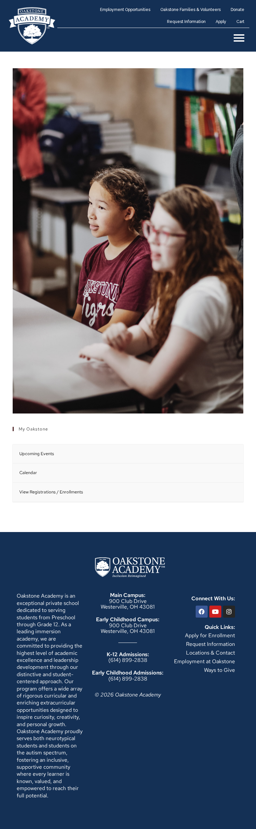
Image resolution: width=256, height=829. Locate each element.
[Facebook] (202, 612)
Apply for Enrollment (210, 635)
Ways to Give (219, 670)
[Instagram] (229, 612)
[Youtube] (215, 612)
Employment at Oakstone (204, 661)
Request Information (210, 644)
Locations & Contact (210, 652)
